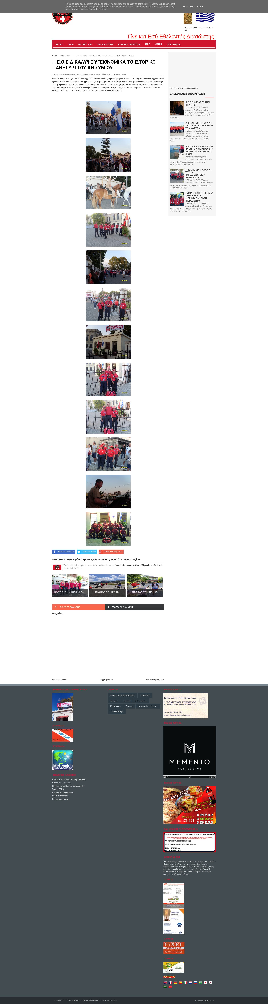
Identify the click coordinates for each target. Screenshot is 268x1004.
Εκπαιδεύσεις (141, 701)
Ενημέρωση (115, 706)
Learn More (188, 6)
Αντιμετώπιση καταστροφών (122, 695)
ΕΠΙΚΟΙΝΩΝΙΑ (174, 44)
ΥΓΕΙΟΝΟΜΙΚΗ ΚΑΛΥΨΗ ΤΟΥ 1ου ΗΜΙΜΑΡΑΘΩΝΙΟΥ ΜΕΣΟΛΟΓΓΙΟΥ (198, 173)
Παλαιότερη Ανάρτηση (155, 680)
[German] (176, 984)
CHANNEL (158, 44)
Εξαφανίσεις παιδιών (61, 799)
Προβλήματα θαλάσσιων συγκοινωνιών (68, 786)
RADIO (147, 44)
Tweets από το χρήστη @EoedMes (184, 88)
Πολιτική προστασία (60, 796)
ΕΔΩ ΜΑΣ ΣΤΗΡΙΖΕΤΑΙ (129, 44)
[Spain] (181, 984)
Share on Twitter (89, 552)
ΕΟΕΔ (71, 44)
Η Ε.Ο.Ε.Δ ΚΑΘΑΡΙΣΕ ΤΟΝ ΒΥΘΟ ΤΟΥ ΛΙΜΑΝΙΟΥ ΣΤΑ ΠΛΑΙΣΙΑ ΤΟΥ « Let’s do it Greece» (199, 150)
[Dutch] (191, 984)
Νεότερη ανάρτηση (59, 680)
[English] (165, 984)
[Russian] (196, 984)
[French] (170, 984)
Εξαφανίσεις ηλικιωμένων (62, 793)
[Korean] (211, 984)
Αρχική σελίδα (107, 680)
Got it (200, 6)
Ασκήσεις (114, 701)
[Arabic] (165, 988)
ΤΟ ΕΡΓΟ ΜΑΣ (85, 44)
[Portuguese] (201, 984)
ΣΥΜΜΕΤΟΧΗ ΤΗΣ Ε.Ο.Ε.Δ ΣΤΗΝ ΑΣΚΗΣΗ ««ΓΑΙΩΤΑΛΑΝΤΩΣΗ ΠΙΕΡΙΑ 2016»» (199, 196)
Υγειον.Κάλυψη (121, 74)
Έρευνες (129, 706)
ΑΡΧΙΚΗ (59, 44)
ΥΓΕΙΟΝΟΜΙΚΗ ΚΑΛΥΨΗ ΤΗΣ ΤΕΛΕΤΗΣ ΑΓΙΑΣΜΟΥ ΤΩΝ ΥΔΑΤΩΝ (199, 125)
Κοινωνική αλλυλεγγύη (148, 706)
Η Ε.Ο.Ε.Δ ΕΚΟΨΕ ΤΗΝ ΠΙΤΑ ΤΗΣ (197, 103)
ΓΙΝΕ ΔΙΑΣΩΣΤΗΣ (105, 44)
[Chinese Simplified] (170, 988)
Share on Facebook (66, 552)
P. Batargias (209, 1000)
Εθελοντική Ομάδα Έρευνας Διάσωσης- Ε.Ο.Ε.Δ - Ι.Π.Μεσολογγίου (92, 1000)
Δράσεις (126, 701)
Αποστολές (145, 695)
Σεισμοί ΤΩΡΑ (58, 789)
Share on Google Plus (113, 552)
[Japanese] (206, 984)
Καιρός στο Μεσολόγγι (61, 783)
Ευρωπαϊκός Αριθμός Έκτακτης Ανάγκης (68, 780)
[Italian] (186, 984)
